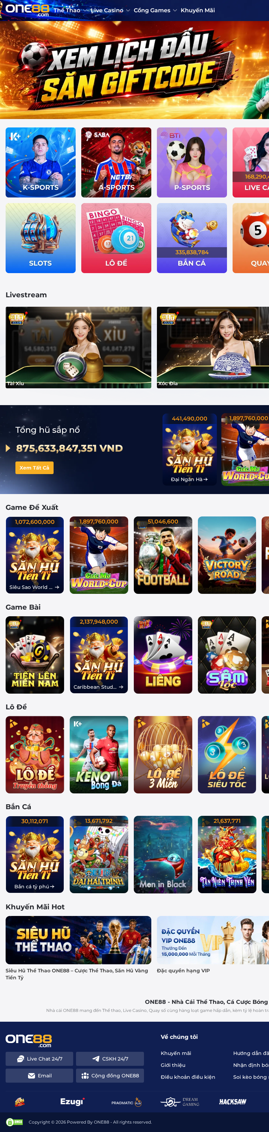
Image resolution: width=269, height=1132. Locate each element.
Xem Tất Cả (34, 468)
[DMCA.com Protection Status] (14, 1122)
